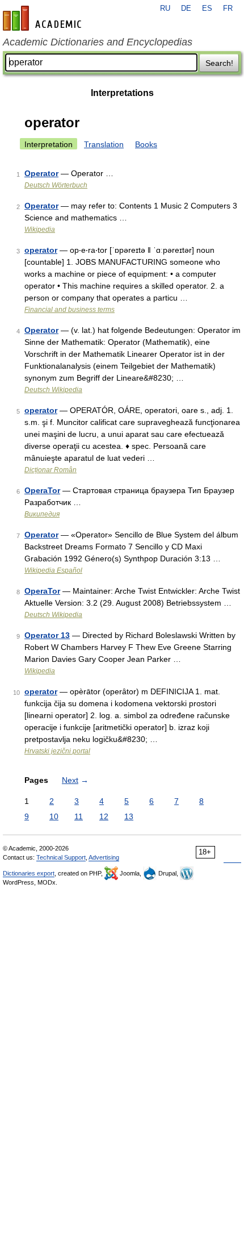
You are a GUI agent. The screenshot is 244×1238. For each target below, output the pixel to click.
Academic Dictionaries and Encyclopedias (97, 42)
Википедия (42, 514)
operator (40, 250)
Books (146, 144)
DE (186, 8)
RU (165, 8)
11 (78, 816)
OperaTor (42, 490)
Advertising (104, 857)
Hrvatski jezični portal (57, 751)
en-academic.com (44, 18)
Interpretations (122, 93)
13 (128, 816)
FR (228, 8)
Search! (219, 63)
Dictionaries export (28, 873)
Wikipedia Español (53, 570)
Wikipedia (39, 230)
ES (207, 8)
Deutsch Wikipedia (53, 390)
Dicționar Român (50, 470)
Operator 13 (47, 635)
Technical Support (61, 857)
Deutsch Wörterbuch (55, 185)
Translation (104, 144)
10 (53, 816)
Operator (41, 173)
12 (103, 816)
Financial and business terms (69, 310)
